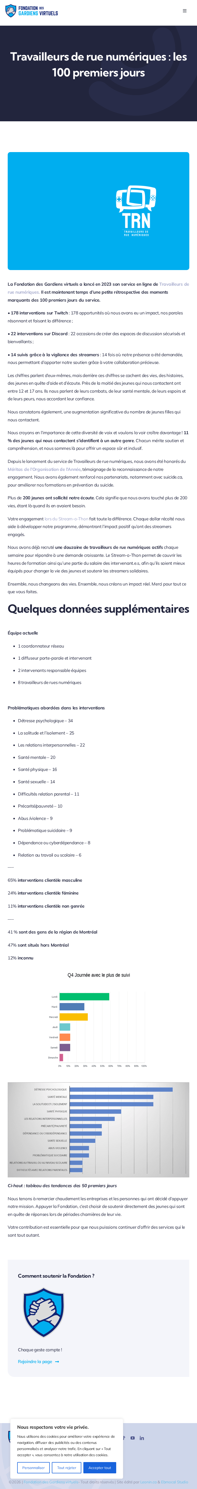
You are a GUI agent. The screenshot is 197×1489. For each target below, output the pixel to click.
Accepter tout (99, 1467)
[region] (66, 1449)
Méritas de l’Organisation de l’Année (44, 469)
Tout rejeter (66, 1467)
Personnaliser (33, 1467)
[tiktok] (123, 1438)
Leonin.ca (148, 1482)
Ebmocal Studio (174, 1482)
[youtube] (133, 1438)
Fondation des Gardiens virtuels (51, 1482)
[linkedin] (142, 1438)
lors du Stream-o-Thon (66, 518)
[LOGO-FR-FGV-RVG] (31, 6)
